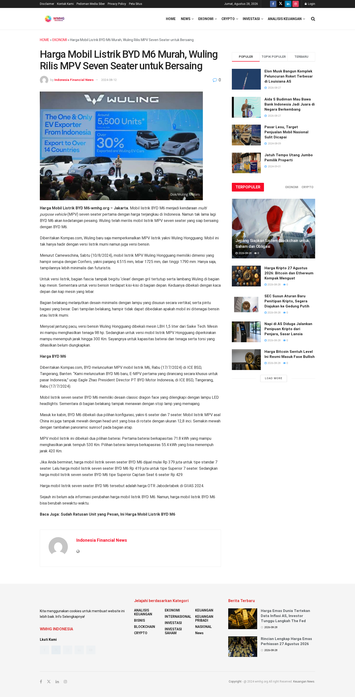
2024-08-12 (109, 80)
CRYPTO (228, 19)
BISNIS (139, 620)
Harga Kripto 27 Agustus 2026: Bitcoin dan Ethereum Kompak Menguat (288, 273)
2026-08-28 (244, 253)
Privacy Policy (117, 4)
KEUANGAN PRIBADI (204, 618)
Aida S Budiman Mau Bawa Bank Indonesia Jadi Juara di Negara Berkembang (289, 104)
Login (311, 4)
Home (171, 19)
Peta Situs (135, 4)
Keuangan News (303, 681)
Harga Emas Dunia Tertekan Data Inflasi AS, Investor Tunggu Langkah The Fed (285, 616)
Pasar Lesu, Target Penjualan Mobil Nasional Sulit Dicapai (286, 132)
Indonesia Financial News (73, 80)
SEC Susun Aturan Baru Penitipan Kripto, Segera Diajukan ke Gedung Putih (286, 301)
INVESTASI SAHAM (173, 631)
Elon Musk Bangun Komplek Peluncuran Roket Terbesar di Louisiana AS (288, 76)
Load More (273, 378)
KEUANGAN (204, 610)
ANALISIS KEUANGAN (285, 19)
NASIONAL (203, 627)
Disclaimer (47, 4)
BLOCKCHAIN (144, 627)
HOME (44, 40)
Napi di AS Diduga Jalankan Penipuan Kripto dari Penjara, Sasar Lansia (288, 329)
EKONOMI (205, 19)
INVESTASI (251, 19)
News (185, 19)
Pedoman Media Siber (91, 4)
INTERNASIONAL (178, 617)
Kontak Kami (65, 4)
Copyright (235, 681)
